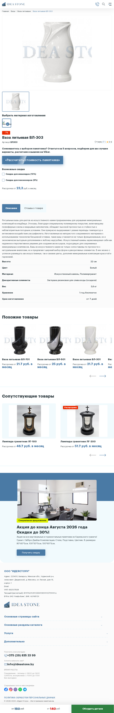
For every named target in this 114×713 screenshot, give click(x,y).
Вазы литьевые (24, 11)
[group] (19, 346)
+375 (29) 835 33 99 (21, 655)
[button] (92, 376)
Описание (11, 208)
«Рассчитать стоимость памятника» (32, 160)
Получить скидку (31, 552)
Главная (5, 11)
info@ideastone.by (20, 664)
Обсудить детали (92, 709)
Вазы (13, 11)
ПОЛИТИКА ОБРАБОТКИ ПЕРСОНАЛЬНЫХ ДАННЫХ (29, 698)
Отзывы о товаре (33, 208)
